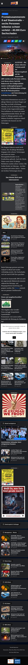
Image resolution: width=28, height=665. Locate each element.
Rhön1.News (17, 649)
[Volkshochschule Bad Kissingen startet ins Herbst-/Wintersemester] (5, 252)
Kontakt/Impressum (14, 647)
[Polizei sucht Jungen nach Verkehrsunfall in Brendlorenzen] (21, 360)
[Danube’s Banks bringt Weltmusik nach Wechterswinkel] (5, 573)
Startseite (5, 10)
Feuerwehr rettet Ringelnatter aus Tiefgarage (19, 350)
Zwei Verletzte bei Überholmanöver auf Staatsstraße (20, 383)
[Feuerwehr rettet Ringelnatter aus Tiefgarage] (21, 343)
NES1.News (16, 652)
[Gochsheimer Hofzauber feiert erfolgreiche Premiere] (5, 238)
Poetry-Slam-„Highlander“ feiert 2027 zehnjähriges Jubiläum (18, 259)
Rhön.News (11, 649)
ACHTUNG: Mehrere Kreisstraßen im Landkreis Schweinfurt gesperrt (18, 537)
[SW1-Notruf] (14, 3)
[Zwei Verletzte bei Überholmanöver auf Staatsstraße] (21, 376)
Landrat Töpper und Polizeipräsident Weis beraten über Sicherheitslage (19, 451)
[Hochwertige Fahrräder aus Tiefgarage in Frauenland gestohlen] (7, 360)
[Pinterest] (8, 41)
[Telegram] (19, 41)
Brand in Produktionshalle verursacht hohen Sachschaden (18, 551)
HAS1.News (22, 649)
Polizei (17, 288)
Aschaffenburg (6, 93)
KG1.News (11, 652)
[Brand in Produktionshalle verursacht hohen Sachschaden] (5, 552)
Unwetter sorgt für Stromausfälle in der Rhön (18, 565)
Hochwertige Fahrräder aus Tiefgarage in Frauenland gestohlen (7, 367)
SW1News (9, 10)
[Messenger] (12, 41)
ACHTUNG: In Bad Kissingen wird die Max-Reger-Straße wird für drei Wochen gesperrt (19, 544)
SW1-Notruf (15, 10)
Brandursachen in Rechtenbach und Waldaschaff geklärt (6, 383)
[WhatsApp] (15, 41)
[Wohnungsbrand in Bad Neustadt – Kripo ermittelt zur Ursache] (5, 637)
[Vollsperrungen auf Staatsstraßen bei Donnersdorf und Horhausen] (5, 588)
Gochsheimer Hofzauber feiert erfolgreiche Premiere (18, 236)
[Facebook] (4, 41)
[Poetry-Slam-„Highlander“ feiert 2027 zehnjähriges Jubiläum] (5, 259)
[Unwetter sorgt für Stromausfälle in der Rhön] (5, 567)
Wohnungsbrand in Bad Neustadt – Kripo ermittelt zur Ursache (19, 637)
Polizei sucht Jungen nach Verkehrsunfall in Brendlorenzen (21, 367)
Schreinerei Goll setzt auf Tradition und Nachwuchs (18, 458)
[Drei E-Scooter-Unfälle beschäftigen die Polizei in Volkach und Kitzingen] (7, 343)
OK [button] (14, 337)
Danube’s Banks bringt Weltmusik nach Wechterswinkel (17, 573)
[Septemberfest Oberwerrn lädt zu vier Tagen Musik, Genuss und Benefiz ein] (5, 245)
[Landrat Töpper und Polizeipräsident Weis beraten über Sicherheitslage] (5, 452)
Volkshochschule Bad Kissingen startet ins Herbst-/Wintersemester (17, 252)
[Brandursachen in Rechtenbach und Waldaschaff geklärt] (7, 376)
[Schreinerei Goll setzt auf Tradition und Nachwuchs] (5, 459)
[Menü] (2, 4)
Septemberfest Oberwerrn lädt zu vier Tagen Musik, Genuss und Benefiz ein (17, 244)
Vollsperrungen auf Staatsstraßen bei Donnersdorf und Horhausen (18, 587)
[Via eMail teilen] (23, 41)
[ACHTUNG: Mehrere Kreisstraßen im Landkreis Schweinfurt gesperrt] (5, 538)
